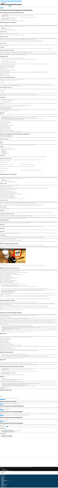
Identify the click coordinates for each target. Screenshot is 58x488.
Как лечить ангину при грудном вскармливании (11, 411)
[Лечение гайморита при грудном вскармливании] (4, 420)
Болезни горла (3, 476)
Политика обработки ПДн (4, 469)
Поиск (7, 426)
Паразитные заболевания (4, 484)
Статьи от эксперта (3, 468)
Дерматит (2, 479)
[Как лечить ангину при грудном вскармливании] (4, 409)
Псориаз (2, 485)
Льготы (2, 473)
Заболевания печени (3, 480)
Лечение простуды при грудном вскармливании (11, 417)
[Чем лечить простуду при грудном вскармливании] (10, 403)
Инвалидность (3, 472)
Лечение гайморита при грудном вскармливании (11, 423)
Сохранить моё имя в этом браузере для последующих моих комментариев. (10, 398)
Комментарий (1, 395)
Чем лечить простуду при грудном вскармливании (12, 405)
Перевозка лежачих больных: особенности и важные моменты (8, 431)
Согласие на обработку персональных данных (6, 470)
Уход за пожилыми (3, 2)
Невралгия (2, 483)
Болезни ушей (2, 477)
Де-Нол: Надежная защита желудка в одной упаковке (7, 430)
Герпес (2, 478)
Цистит (2, 487)
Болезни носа (1, 404)
